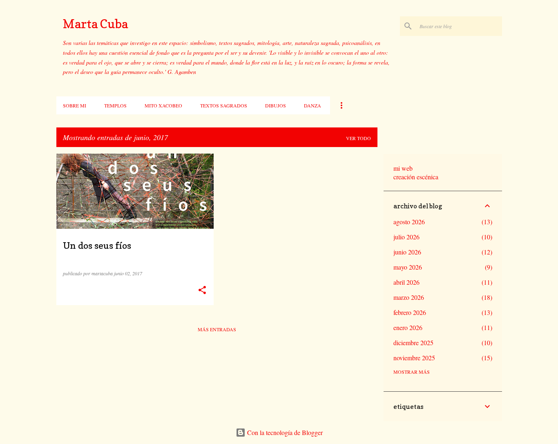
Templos (115, 105)
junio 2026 (407, 252)
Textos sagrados (223, 105)
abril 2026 (406, 282)
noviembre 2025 (414, 357)
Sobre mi (74, 105)
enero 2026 (407, 327)
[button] (202, 290)
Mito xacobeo (163, 105)
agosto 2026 (409, 221)
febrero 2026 (409, 312)
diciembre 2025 (413, 342)
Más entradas (217, 329)
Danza (312, 105)
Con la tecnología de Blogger (284, 432)
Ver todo (358, 138)
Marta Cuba (95, 23)
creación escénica (415, 176)
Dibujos (275, 105)
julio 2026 (406, 236)
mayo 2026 (407, 267)
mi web (403, 168)
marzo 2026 (408, 297)
